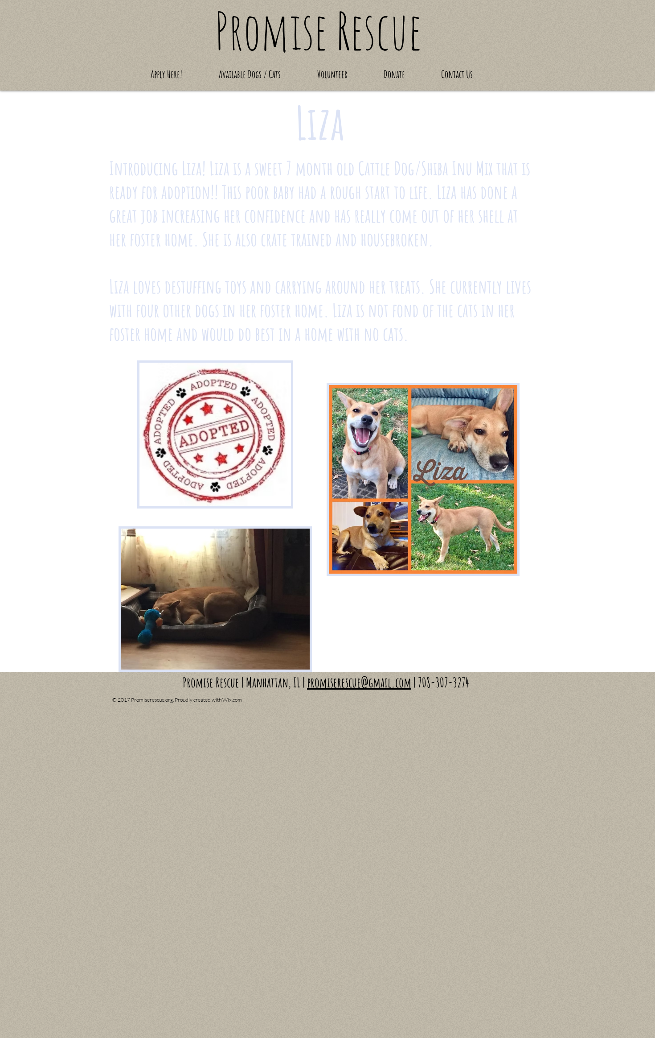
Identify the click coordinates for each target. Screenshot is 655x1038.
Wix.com (232, 699)
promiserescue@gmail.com (359, 682)
